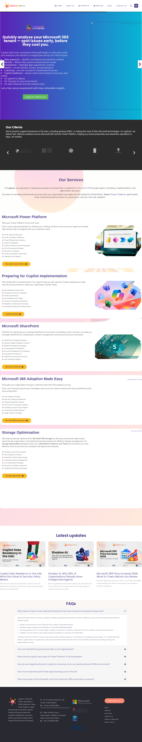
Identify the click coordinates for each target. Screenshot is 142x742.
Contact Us (109, 716)
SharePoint (97, 194)
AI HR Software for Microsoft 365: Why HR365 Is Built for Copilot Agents (119, 575)
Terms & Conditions (112, 719)
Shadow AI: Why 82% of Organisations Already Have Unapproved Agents (17, 576)
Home (106, 707)
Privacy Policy (110, 722)
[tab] (71, 611)
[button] (2, 64)
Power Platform (118, 194)
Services (108, 710)
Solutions (108, 713)
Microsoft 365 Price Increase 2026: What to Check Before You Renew (69, 575)
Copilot (134, 194)
